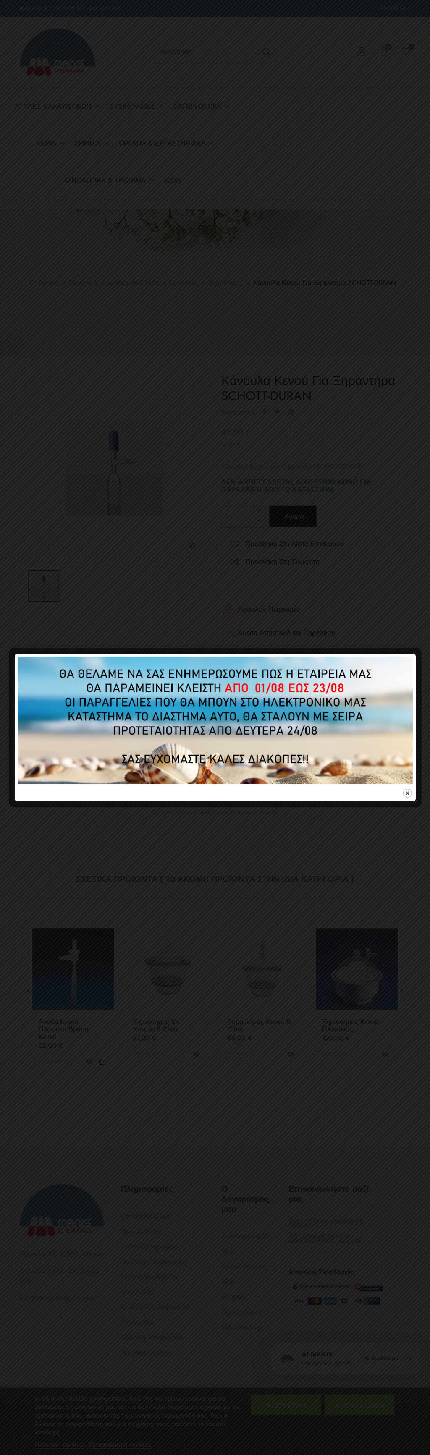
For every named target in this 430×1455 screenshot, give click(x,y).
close (407, 793)
